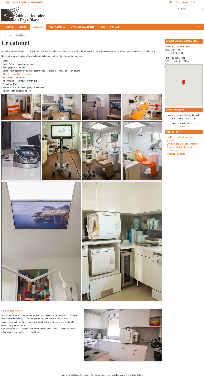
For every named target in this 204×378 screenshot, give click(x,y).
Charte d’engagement (82, 27)
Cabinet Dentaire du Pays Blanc (87, 375)
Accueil (9, 27)
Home (10, 35)
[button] (183, 82)
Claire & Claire (137, 375)
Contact (114, 27)
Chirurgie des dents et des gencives (183, 144)
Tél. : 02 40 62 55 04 (185, 2)
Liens (102, 27)
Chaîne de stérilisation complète (17, 74)
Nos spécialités (57, 27)
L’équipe (23, 27)
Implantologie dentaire (177, 154)
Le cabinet (38, 27)
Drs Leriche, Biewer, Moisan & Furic (25, 2)
